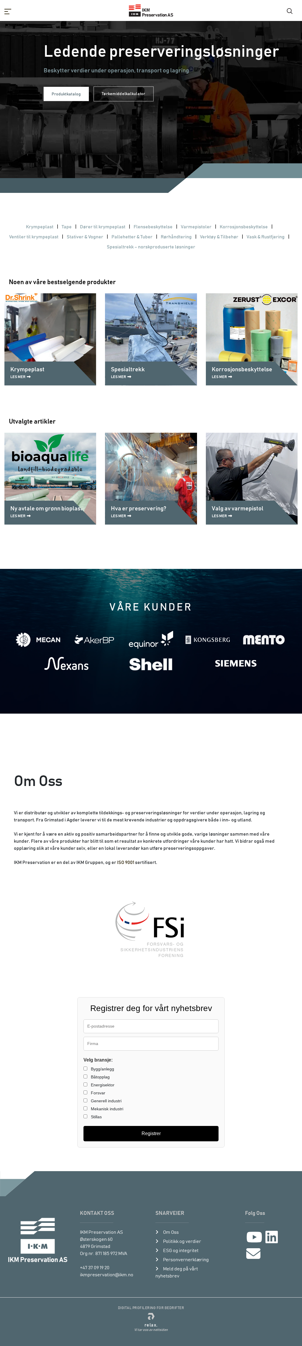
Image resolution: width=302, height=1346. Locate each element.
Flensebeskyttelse (153, 226)
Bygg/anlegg (102, 1069)
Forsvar (97, 1093)
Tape (67, 226)
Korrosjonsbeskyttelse (244, 226)
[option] (151, 106)
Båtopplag (100, 1077)
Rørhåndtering (176, 237)
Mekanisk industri (106, 1108)
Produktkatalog (66, 94)
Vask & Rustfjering (266, 237)
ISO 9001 (125, 862)
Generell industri (106, 1100)
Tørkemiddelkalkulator (123, 94)
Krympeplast (39, 226)
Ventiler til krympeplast (33, 237)
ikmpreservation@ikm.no (106, 1274)
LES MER (17, 377)
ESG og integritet (180, 1250)
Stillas (96, 1116)
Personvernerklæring (186, 1259)
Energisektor (102, 1085)
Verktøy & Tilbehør (219, 237)
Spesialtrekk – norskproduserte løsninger (151, 247)
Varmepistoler (196, 226)
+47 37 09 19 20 (94, 1267)
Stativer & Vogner (85, 237)
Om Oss (171, 1232)
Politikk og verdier (182, 1241)
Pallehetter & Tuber (131, 237)
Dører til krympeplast (102, 226)
